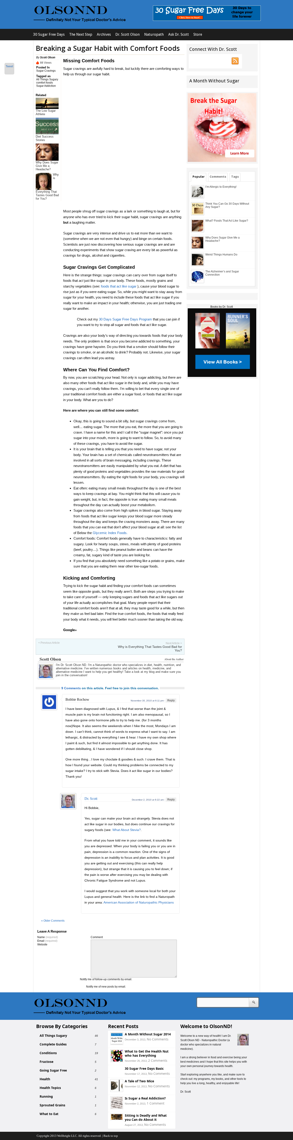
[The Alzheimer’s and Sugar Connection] (198, 282)
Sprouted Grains (52, 1105)
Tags (235, 176)
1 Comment (155, 1103)
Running (46, 1096)
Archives (104, 34)
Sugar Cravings (46, 70)
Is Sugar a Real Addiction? (145, 1098)
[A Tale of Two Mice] (116, 1090)
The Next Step (80, 34)
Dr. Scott (90, 799)
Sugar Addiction (46, 85)
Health (45, 1079)
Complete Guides (53, 1044)
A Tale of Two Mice (139, 1081)
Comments (218, 176)
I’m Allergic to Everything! (220, 186)
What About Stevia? (126, 830)
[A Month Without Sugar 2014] (116, 1044)
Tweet (9, 66)
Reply (171, 700)
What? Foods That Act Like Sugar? (226, 220)
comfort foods (44, 82)
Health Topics (50, 1088)
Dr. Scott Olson (127, 34)
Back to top (110, 1135)
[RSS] (235, 61)
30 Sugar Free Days (49, 34)
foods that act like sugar (118, 286)
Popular (199, 176)
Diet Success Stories (45, 138)
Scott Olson (47, 57)
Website (42, 944)
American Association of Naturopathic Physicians (138, 902)
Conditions (48, 1053)
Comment (97, 937)
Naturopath (154, 34)
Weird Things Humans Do (221, 254)
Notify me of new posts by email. (106, 986)
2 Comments (157, 1060)
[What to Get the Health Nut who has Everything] (116, 1061)
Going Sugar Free (53, 1070)
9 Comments (71, 688)
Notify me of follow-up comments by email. (106, 979)
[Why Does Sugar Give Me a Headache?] (198, 248)
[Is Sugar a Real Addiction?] (116, 1108)
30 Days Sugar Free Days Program (125, 319)
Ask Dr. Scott (178, 34)
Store (197, 34)
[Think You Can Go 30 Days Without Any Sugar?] (198, 214)
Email (47, 940)
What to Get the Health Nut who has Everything (146, 1053)
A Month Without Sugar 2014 (148, 1034)
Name (47, 937)
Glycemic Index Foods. (110, 533)
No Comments (157, 1039)
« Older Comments (53, 920)
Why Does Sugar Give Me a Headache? (47, 166)
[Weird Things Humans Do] (198, 265)
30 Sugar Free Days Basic (144, 1068)
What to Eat (49, 1114)
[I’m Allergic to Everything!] (198, 197)
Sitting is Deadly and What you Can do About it (146, 1117)
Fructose (46, 1062)
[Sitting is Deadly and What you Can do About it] (116, 1119)
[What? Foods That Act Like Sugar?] (198, 231)
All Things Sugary (47, 79)
